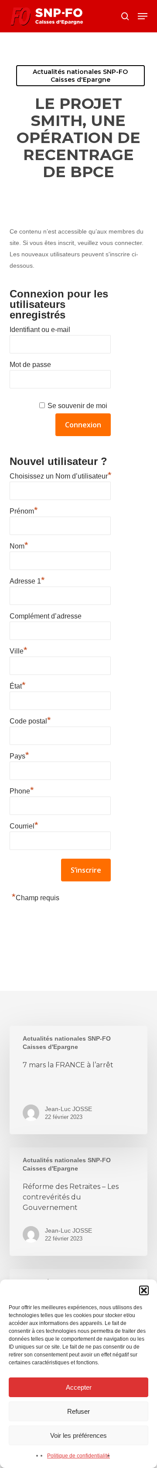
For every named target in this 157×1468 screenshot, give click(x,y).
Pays (19, 755)
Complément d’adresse (46, 616)
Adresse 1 (27, 580)
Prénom (24, 510)
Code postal (30, 720)
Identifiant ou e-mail (40, 329)
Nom (19, 545)
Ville (18, 650)
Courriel (24, 825)
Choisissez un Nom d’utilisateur (61, 475)
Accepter (79, 1387)
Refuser (78, 1411)
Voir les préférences (78, 1435)
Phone (22, 790)
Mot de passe (30, 364)
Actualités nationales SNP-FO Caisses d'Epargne (80, 76)
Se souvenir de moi (77, 405)
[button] (144, 1290)
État (18, 685)
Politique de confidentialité (78, 1456)
